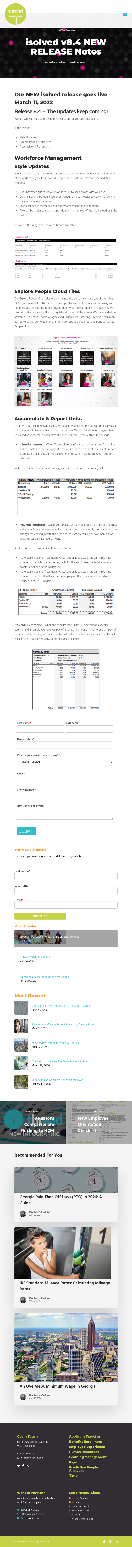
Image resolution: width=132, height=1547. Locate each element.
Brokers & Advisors (30, 1518)
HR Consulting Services (33, 1514)
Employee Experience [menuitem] (87, 1446)
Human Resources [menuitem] (84, 1452)
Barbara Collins (56, 62)
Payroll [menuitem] (74, 1462)
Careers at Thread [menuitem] (80, 1507)
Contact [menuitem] (76, 1502)
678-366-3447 (27, 1454)
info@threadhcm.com (32, 1458)
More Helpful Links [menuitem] (84, 1492)
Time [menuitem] (73, 1475)
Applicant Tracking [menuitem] (84, 1436)
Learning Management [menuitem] (88, 1457)
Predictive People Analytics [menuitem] (83, 1469)
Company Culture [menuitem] (80, 1511)
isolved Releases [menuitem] (80, 1498)
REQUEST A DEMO (29, 1510)
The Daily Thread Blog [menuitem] (82, 1519)
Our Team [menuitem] (75, 1515)
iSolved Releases (66, 30)
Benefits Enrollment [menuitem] (85, 1441)
